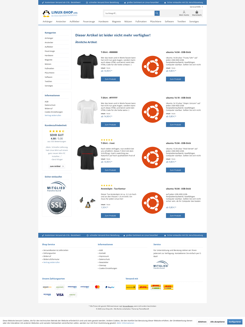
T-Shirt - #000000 (109, 52)
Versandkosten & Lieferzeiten (55, 250)
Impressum (104, 256)
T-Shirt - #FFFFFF (109, 97)
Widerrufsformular (51, 259)
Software (48, 77)
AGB (46, 101)
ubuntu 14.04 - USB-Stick (178, 52)
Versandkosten (128, 306)
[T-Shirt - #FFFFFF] (87, 112)
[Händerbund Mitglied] (57, 186)
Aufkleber (49, 47)
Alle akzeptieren (217, 322)
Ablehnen (202, 322)
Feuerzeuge (50, 51)
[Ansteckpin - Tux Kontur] (87, 203)
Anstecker (49, 42)
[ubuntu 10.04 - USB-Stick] (152, 203)
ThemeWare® (144, 309)
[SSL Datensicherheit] (57, 205)
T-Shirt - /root (108, 143)
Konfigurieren (235, 322)
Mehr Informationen (125, 323)
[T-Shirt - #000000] (87, 66)
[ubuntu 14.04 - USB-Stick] (152, 66)
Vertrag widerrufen (53, 115)
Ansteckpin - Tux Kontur (113, 188)
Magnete (48, 60)
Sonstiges (49, 85)
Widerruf (48, 108)
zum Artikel (55, 166)
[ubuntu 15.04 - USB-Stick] (152, 157)
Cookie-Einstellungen (54, 112)
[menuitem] (195, 6)
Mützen (48, 64)
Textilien (48, 81)
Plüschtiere (49, 73)
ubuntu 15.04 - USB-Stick (178, 143)
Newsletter (103, 262)
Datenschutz (50, 105)
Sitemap (102, 265)
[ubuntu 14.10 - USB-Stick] (152, 112)
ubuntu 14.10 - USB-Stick (178, 97)
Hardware (49, 55)
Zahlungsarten (49, 253)
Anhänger (49, 38)
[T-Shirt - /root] (87, 157)
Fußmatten (49, 68)
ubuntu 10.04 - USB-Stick (178, 188)
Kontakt (102, 253)
